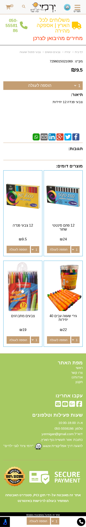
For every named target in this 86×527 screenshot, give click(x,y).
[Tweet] (67, 136)
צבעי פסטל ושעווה (30, 52)
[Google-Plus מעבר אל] (72, 405)
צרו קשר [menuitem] (77, 372)
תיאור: (77, 95)
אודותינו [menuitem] (77, 377)
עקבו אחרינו (69, 395)
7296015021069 (61, 61)
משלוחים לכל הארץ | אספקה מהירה (53, 25)
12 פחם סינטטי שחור (63, 227)
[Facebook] (75, 136)
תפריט (77, 11)
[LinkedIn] (52, 136)
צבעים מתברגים (23, 316)
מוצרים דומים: (69, 166)
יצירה (68, 52)
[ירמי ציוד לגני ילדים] (43, 7)
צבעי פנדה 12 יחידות (67, 102)
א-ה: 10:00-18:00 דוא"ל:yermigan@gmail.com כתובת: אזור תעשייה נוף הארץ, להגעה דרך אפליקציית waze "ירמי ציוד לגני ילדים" (43, 434)
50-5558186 (12, 25)
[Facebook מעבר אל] (79, 405)
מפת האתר (70, 362)
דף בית (79, 52)
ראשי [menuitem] (79, 368)
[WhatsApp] (36, 136)
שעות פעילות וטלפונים (57, 415)
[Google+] (60, 136)
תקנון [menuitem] (79, 382)
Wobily (30, 515)
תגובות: (75, 149)
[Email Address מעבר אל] (58, 405)
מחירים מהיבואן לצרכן (58, 38)
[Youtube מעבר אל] (65, 405)
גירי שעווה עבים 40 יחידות (63, 318)
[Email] (44, 136)
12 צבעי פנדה (23, 225)
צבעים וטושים (52, 52)
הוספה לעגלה (39, 85)
